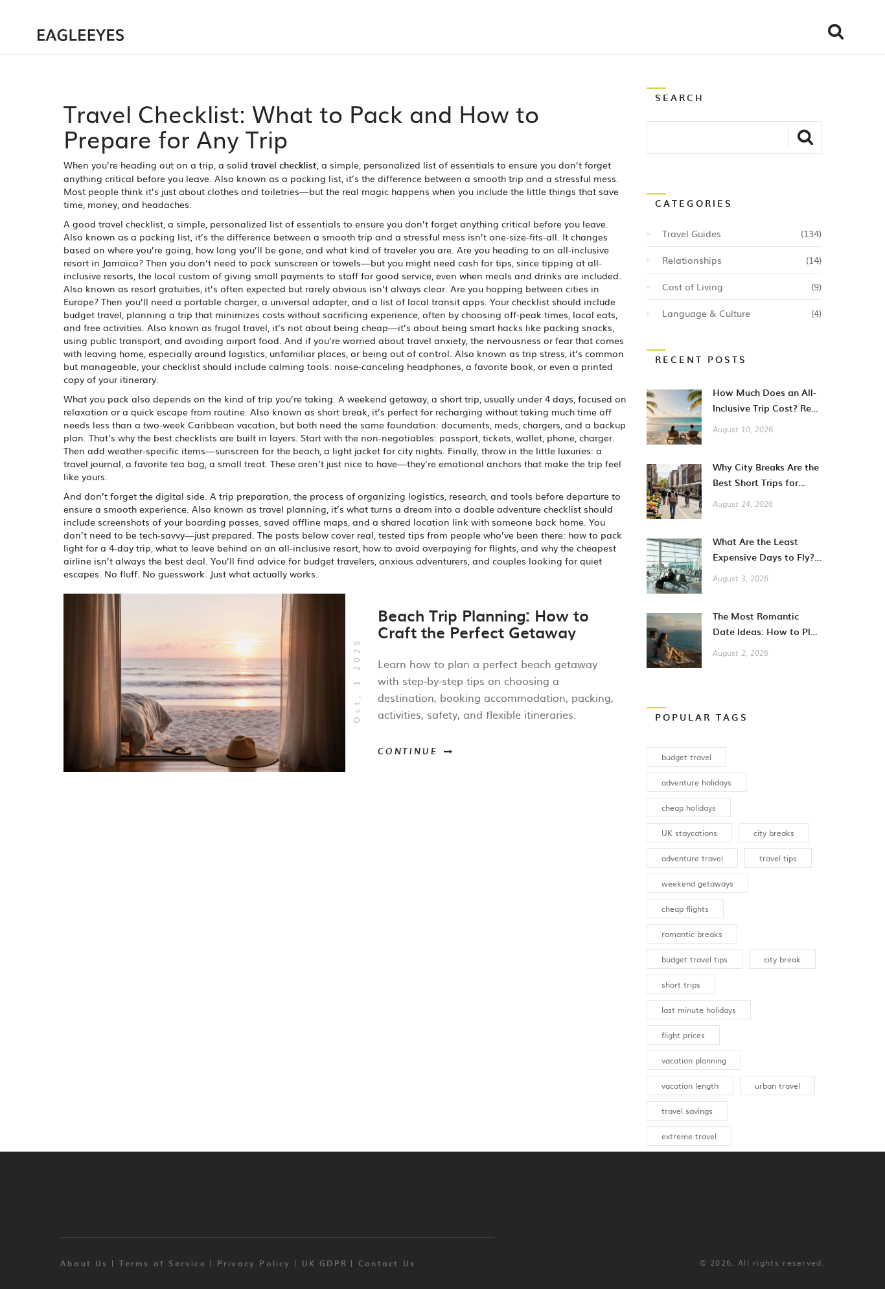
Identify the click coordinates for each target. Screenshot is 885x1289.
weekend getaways (697, 883)
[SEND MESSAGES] (805, 136)
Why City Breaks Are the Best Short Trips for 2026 (766, 482)
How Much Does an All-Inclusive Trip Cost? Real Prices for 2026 (766, 408)
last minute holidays (698, 1010)
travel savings (687, 1111)
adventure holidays (696, 782)
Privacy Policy (254, 1263)
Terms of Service (162, 1263)
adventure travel (692, 858)
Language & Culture (706, 313)
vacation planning (693, 1060)
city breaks (773, 833)
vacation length (689, 1085)
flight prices (683, 1035)
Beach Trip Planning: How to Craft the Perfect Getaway (483, 623)
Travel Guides (691, 233)
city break (782, 959)
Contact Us (386, 1263)
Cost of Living (692, 286)
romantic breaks (691, 934)
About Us (84, 1263)
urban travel (777, 1085)
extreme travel (689, 1136)
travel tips (778, 858)
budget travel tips (694, 959)
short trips (680, 984)
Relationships (692, 260)
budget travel (686, 757)
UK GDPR (324, 1263)
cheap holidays (688, 807)
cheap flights (685, 908)
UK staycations (689, 833)
